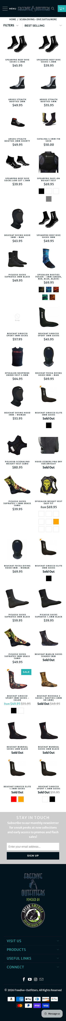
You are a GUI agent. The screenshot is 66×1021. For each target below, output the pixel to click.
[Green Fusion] (45, 297)
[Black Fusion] (41, 289)
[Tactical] (48, 529)
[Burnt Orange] (21, 799)
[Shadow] (48, 521)
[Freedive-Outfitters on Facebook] (24, 980)
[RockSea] (21, 710)
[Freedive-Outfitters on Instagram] (35, 980)
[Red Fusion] (56, 289)
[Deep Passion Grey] (48, 198)
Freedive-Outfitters (26, 990)
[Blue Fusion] (48, 289)
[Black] (41, 191)
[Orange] (56, 521)
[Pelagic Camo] (56, 191)
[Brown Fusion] (52, 297)
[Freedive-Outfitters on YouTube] (29, 980)
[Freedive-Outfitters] (33, 8)
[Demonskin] (56, 529)
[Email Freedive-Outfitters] (41, 980)
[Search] (54, 8)
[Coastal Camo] (48, 191)
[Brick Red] (13, 799)
